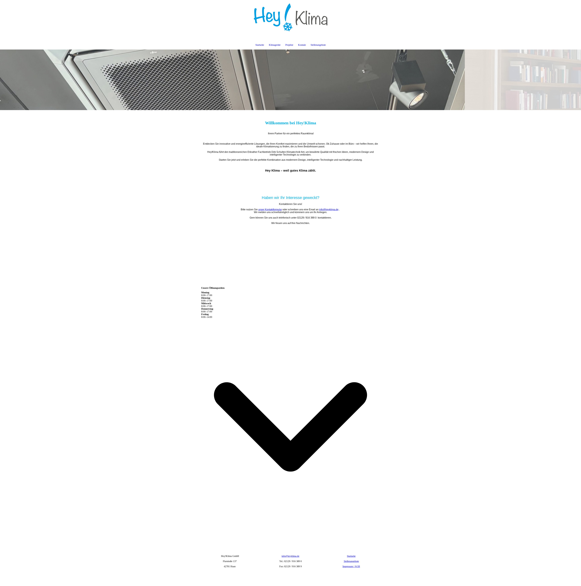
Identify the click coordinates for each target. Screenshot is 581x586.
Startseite (259, 45)
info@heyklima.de (328, 209)
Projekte (289, 45)
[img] (290, 16)
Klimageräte (275, 45)
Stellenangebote (318, 45)
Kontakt (302, 45)
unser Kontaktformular (270, 209)
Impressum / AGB (351, 566)
